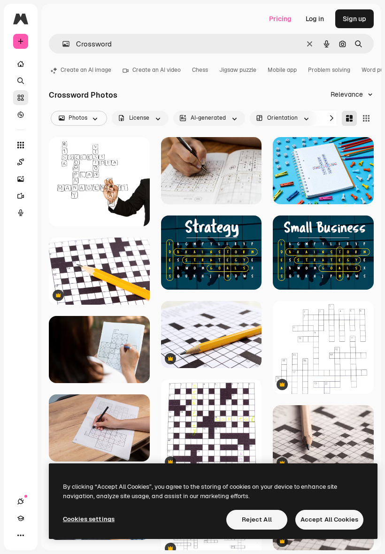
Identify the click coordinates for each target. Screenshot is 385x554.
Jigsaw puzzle (237, 70)
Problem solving (329, 70)
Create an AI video (156, 70)
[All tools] (20, 145)
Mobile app (282, 70)
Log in (315, 19)
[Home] (20, 63)
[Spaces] (20, 161)
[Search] (20, 80)
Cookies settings (89, 519)
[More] (20, 535)
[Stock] (20, 97)
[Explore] (20, 114)
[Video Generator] (20, 195)
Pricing (280, 19)
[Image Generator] (20, 178)
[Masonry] (349, 118)
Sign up (354, 19)
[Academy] (20, 518)
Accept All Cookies (329, 519)
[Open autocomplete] (62, 43)
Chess (200, 70)
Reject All (257, 519)
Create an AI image (86, 70)
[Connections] (20, 501)
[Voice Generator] (20, 212)
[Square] (366, 118)
